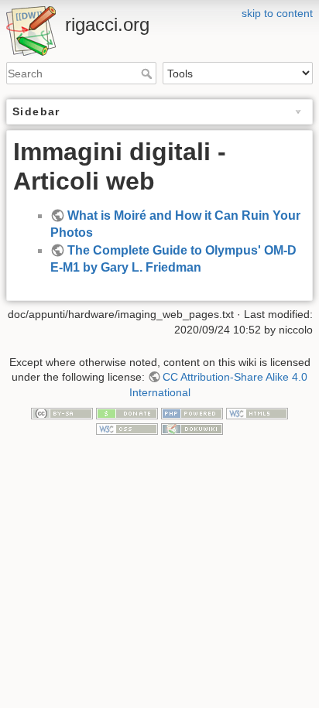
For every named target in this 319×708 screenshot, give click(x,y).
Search (148, 73)
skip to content (277, 13)
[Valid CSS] (127, 428)
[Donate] (127, 412)
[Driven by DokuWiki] (192, 428)
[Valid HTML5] (257, 412)
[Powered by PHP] (192, 412)
